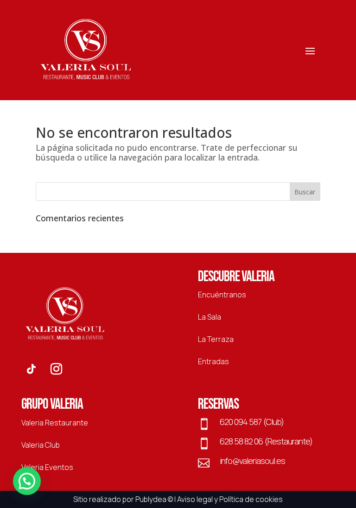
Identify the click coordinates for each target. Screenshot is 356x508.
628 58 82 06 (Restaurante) (266, 441)
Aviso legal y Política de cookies (230, 499)
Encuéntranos (222, 294)
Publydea (150, 499)
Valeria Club (40, 445)
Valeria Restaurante (54, 423)
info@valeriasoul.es (252, 460)
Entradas (213, 361)
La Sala (209, 317)
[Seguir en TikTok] (31, 369)
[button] (27, 481)
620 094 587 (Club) (252, 421)
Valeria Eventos (47, 467)
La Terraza (216, 339)
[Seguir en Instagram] (56, 369)
